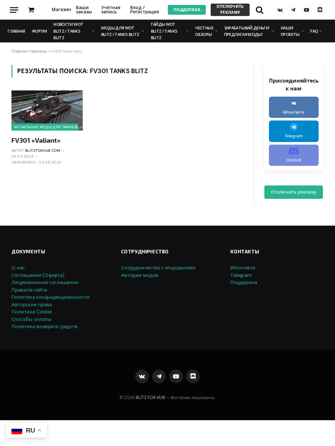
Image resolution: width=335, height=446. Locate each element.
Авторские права (31, 304)
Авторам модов (139, 275)
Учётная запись (110, 10)
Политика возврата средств (44, 326)
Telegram (241, 275)
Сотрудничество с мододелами (158, 267)
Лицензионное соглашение (44, 282)
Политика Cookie (31, 312)
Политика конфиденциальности (50, 297)
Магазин (61, 9)
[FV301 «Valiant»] (47, 110)
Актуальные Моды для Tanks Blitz (49, 127)
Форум (39, 31)
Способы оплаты (31, 319)
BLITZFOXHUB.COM (43, 150)
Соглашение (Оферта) (37, 275)
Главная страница (29, 51)
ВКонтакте (242, 267)
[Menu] (14, 10)
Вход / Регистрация (144, 10)
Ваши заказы (84, 10)
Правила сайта (29, 290)
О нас (18, 267)
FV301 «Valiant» (36, 140)
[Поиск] (260, 10)
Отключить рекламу (230, 9)
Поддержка (186, 9)
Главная (16, 31)
